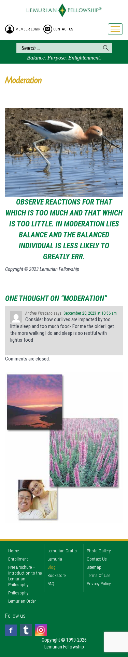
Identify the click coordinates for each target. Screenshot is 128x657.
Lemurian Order (22, 601)
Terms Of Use (98, 575)
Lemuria (54, 559)
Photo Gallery (99, 550)
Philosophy (18, 592)
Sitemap (94, 567)
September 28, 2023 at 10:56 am (90, 313)
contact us (63, 29)
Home (13, 550)
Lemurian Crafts (62, 550)
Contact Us (97, 559)
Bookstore (56, 575)
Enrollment (18, 559)
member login (28, 29)
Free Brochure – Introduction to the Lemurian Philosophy (25, 576)
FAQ (50, 583)
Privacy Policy (99, 583)
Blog (51, 567)
